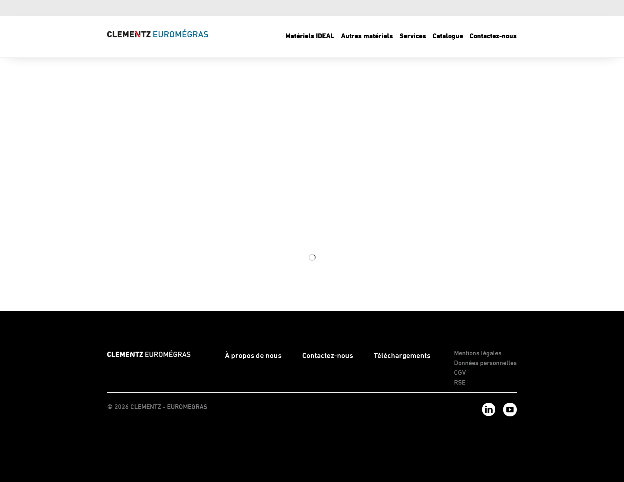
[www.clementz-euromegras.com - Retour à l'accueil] (157, 33)
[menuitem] (310, 36)
